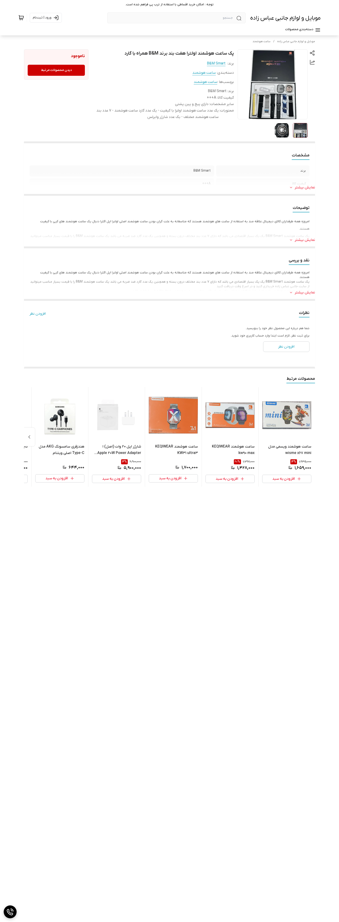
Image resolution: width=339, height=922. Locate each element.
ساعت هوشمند (262, 41)
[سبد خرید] (21, 17)
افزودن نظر (38, 313)
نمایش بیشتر (305, 187)
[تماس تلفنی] (10, 911)
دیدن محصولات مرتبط (56, 70)
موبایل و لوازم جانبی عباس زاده (285, 18)
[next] (29, 437)
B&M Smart (216, 63)
